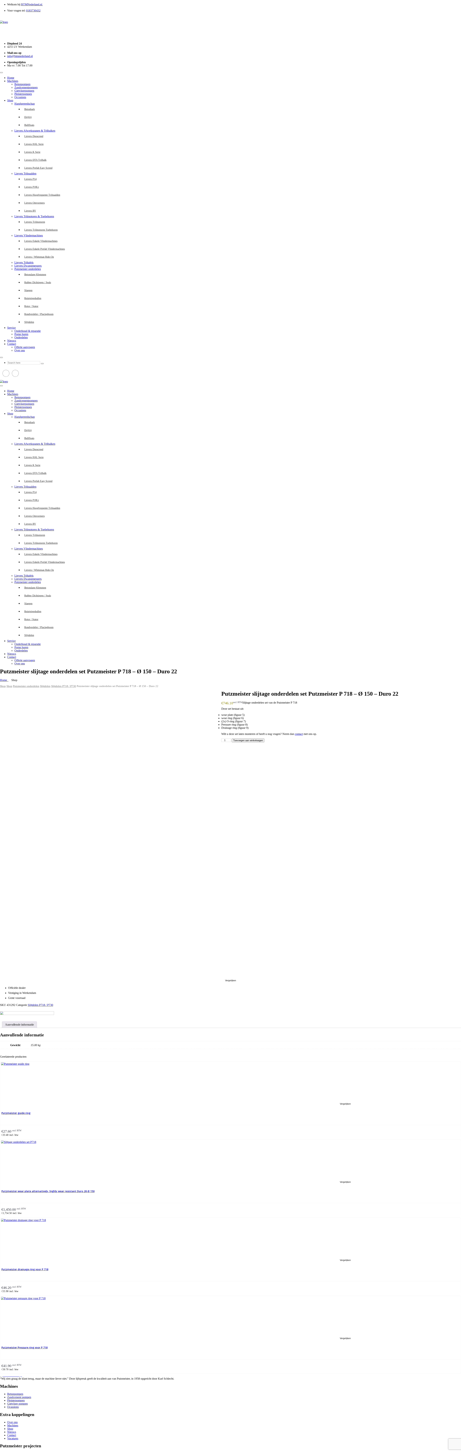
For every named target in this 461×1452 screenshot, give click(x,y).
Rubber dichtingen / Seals (37, 282)
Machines (12, 80)
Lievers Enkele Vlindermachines (40, 241)
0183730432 (33, 10)
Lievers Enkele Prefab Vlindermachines (44, 249)
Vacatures (12, 1438)
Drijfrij (28, 117)
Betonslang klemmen (35, 274)
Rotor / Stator (31, 306)
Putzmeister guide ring (15, 1113)
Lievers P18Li (31, 187)
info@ (20, 56)
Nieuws (11, 340)
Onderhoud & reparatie (27, 330)
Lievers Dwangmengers (28, 265)
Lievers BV (30, 210)
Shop (10, 100)
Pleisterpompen (23, 93)
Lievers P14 (30, 179)
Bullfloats (29, 125)
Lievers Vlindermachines (28, 235)
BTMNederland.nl (32, 4)
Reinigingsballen (32, 298)
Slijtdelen (29, 322)
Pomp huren (21, 334)
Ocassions (13, 1406)
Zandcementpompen (26, 87)
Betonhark (29, 109)
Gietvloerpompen (24, 90)
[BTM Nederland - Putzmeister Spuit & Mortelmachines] (4, 22)
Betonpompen (22, 84)
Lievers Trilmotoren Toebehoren (41, 230)
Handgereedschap (24, 103)
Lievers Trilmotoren (34, 222)
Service (11, 327)
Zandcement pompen (19, 1397)
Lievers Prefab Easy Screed (38, 168)
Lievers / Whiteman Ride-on (39, 257)
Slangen (28, 290)
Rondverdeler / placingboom (38, 314)
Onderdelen (21, 337)
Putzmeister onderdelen (27, 268)
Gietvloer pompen (17, 1403)
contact (299, 733)
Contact (11, 343)
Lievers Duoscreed (33, 136)
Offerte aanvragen (24, 347)
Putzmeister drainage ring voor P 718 (24, 1269)
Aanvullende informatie (19, 1024)
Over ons (19, 350)
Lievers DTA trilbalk (35, 160)
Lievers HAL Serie (34, 144)
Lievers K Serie (32, 152)
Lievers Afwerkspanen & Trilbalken (34, 130)
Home (10, 77)
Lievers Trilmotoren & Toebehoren (34, 216)
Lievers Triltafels (23, 262)
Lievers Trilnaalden (25, 173)
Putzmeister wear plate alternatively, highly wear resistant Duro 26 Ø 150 (48, 1191)
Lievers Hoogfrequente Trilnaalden (42, 195)
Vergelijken (230, 980)
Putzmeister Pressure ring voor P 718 (24, 1347)
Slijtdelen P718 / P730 (63, 686)
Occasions (20, 97)
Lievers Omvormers (34, 203)
